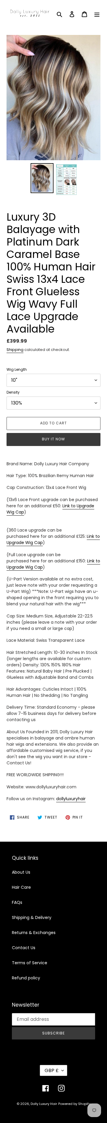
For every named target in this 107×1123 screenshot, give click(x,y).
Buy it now (53, 439)
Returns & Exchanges (34, 933)
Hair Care (21, 887)
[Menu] (97, 14)
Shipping (15, 349)
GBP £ (52, 1070)
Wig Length (17, 369)
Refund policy (26, 978)
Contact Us (23, 948)
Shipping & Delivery (31, 917)
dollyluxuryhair (71, 799)
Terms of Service (29, 963)
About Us (21, 872)
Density (13, 392)
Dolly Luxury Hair (44, 1103)
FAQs (17, 902)
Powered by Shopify (74, 1103)
